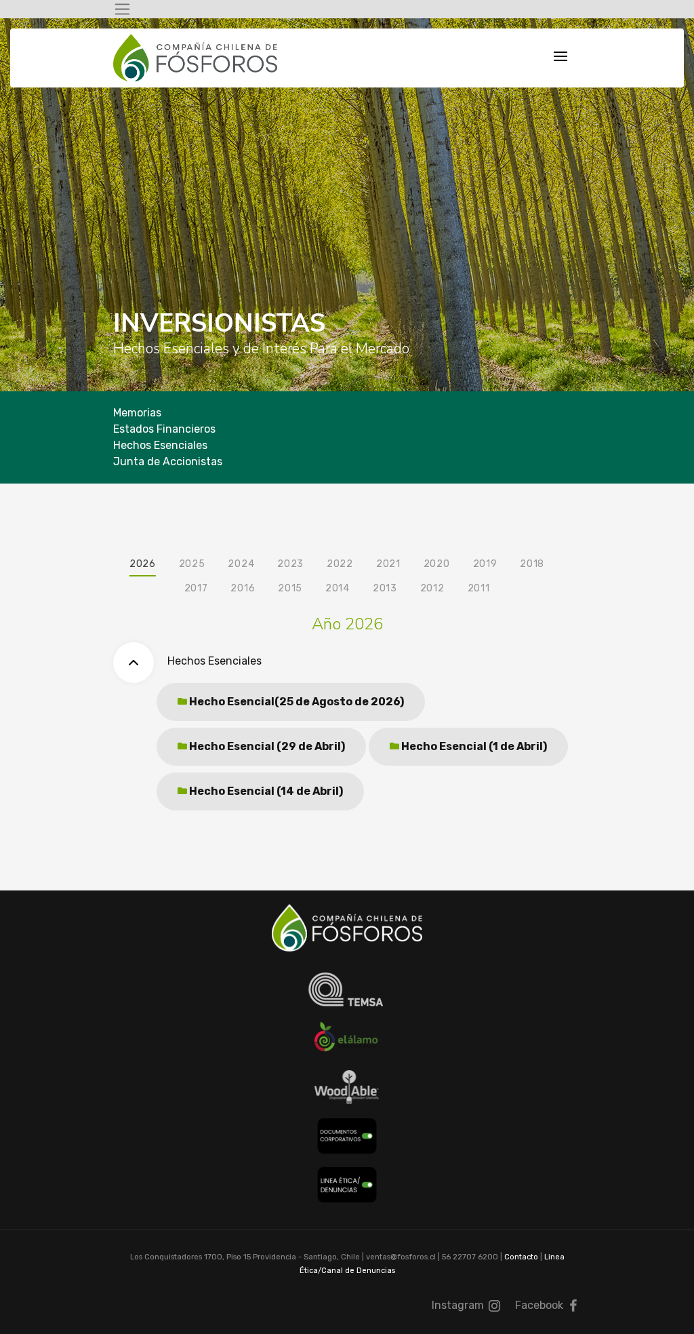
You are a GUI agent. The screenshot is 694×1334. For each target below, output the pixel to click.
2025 (192, 564)
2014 (337, 588)
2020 (437, 564)
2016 (242, 588)
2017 (196, 588)
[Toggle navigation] (122, 9)
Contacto (521, 1257)
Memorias (137, 412)
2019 (485, 564)
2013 (385, 588)
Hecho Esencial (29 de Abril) (266, 746)
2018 (532, 564)
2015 (290, 588)
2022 (340, 564)
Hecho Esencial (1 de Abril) (473, 746)
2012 (432, 588)
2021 (388, 564)
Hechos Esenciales (160, 445)
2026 (142, 564)
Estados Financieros (164, 429)
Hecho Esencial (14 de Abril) (265, 791)
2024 (241, 564)
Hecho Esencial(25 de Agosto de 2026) (295, 701)
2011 (479, 588)
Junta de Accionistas (167, 461)
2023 (290, 564)
